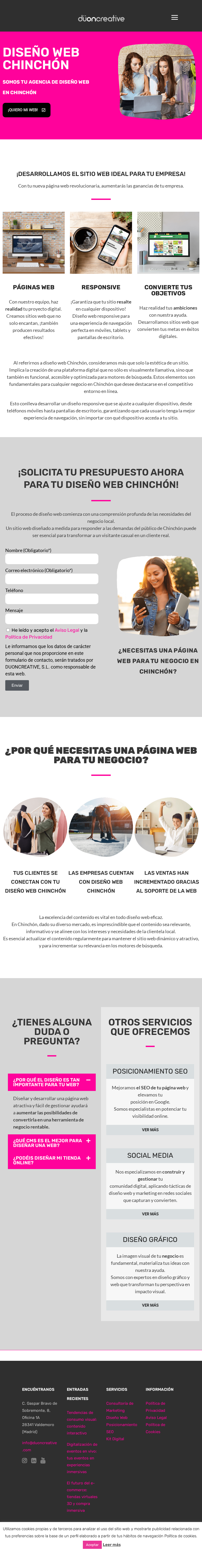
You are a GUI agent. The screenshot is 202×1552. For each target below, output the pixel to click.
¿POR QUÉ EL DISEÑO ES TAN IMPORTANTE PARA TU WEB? (46, 1082)
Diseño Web (117, 1417)
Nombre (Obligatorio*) (28, 550)
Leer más (112, 1544)
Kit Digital (115, 1439)
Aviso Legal (67, 630)
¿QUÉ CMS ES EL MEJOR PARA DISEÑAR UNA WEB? (47, 1143)
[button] (52, 1082)
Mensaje (14, 610)
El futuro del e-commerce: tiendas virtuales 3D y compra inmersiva (82, 1497)
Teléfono (14, 590)
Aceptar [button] (92, 1545)
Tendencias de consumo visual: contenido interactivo (82, 1422)
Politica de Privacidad (28, 637)
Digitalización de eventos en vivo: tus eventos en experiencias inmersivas (82, 1458)
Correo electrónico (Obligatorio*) (39, 570)
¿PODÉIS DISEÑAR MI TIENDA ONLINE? (47, 1160)
